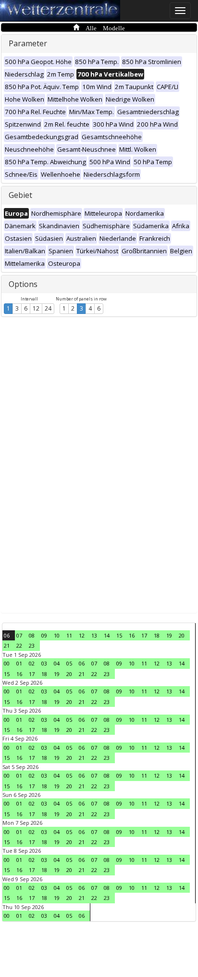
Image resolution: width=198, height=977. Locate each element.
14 (107, 635)
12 (36, 308)
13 (94, 635)
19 (169, 635)
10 (57, 635)
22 (19, 645)
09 (44, 635)
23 (32, 645)
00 (7, 663)
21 (7, 645)
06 (7, 635)
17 (144, 635)
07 (19, 635)
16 (132, 635)
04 (57, 663)
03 (44, 663)
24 (48, 308)
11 (69, 635)
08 (32, 635)
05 (69, 663)
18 (157, 635)
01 (19, 663)
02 (32, 663)
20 (182, 635)
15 (119, 635)
